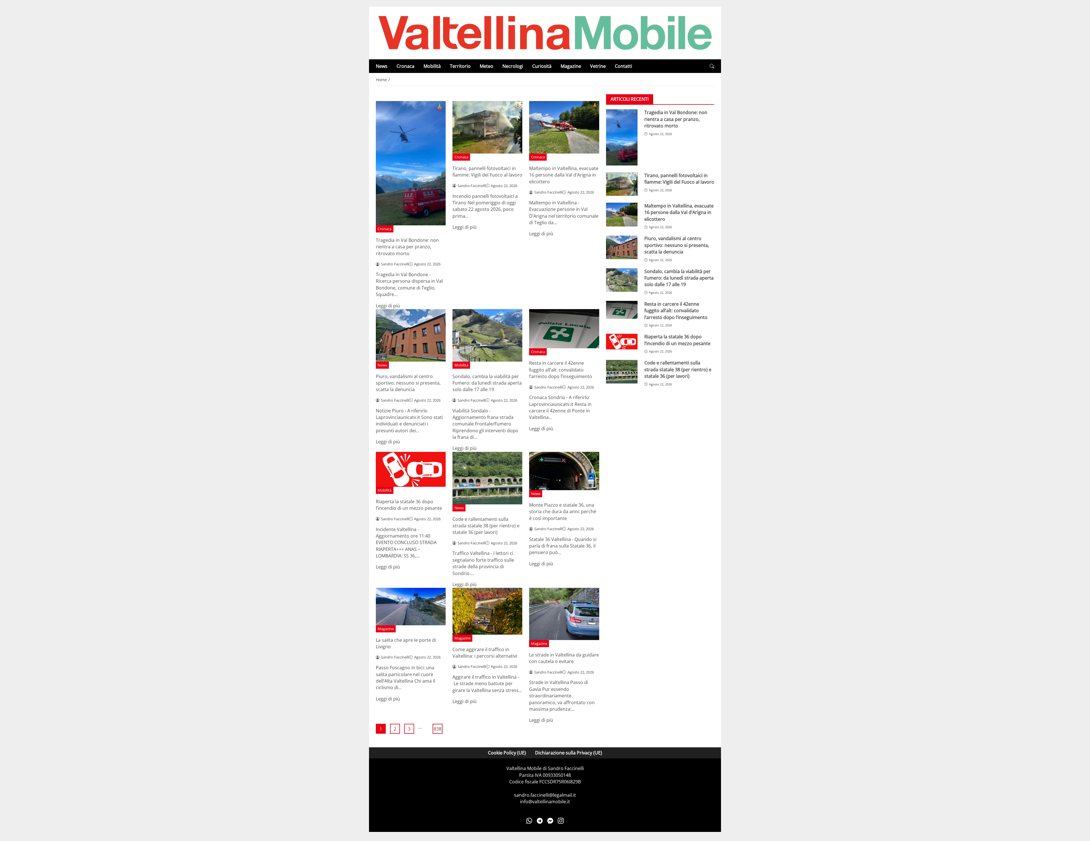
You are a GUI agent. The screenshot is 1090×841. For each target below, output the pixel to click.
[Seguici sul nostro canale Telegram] (540, 821)
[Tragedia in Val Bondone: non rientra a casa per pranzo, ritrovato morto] (622, 137)
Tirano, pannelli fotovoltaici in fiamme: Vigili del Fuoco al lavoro (487, 171)
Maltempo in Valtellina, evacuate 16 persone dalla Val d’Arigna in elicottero (563, 175)
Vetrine (598, 66)
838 (437, 729)
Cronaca (405, 66)
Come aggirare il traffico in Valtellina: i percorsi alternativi (484, 652)
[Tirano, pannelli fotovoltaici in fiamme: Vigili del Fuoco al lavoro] (622, 184)
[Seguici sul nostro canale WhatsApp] (529, 821)
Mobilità (432, 66)
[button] (712, 66)
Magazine (571, 66)
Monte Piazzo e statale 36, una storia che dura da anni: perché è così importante (562, 511)
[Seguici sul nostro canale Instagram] (561, 821)
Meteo (486, 66)
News (381, 66)
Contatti (623, 66)
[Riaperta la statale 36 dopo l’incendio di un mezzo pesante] (622, 342)
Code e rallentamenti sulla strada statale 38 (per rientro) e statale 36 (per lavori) (485, 526)
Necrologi (512, 66)
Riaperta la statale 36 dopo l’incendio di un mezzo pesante (409, 504)
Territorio (460, 66)
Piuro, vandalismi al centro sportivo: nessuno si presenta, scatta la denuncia (408, 383)
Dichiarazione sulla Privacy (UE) (568, 753)
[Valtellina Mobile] (545, 33)
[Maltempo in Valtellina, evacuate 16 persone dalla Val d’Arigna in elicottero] (622, 214)
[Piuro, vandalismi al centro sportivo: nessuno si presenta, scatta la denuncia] (622, 247)
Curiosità (542, 66)
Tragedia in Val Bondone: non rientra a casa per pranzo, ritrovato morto (407, 247)
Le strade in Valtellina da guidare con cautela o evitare (564, 658)
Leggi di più (388, 306)
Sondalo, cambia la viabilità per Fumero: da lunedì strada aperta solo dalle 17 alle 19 (487, 383)
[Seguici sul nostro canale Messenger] (550, 821)
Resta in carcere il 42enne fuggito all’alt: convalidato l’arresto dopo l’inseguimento (560, 369)
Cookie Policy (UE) (507, 753)
